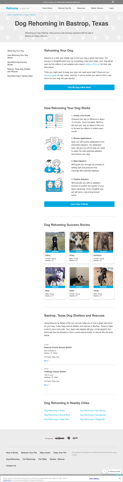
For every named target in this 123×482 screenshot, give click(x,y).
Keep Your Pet (60, 452)
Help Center (45, 452)
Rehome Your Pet (64, 8)
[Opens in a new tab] (60, 438)
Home (9, 15)
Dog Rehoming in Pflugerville (92, 419)
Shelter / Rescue (97, 8)
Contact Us (11, 465)
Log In (111, 8)
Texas (26, 15)
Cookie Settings (94, 478)
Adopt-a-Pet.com (93, 64)
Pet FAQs (42, 459)
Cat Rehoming (29, 459)
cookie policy (7, 480)
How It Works (47, 8)
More (46, 361)
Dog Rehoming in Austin (54, 410)
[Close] (120, 478)
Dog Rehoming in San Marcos (93, 410)
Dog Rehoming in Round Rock (57, 414)
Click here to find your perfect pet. (69, 2)
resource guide (50, 75)
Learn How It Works (79, 204)
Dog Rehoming (17, 15)
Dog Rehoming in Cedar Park (56, 419)
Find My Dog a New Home (79, 87)
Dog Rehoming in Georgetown (93, 414)
